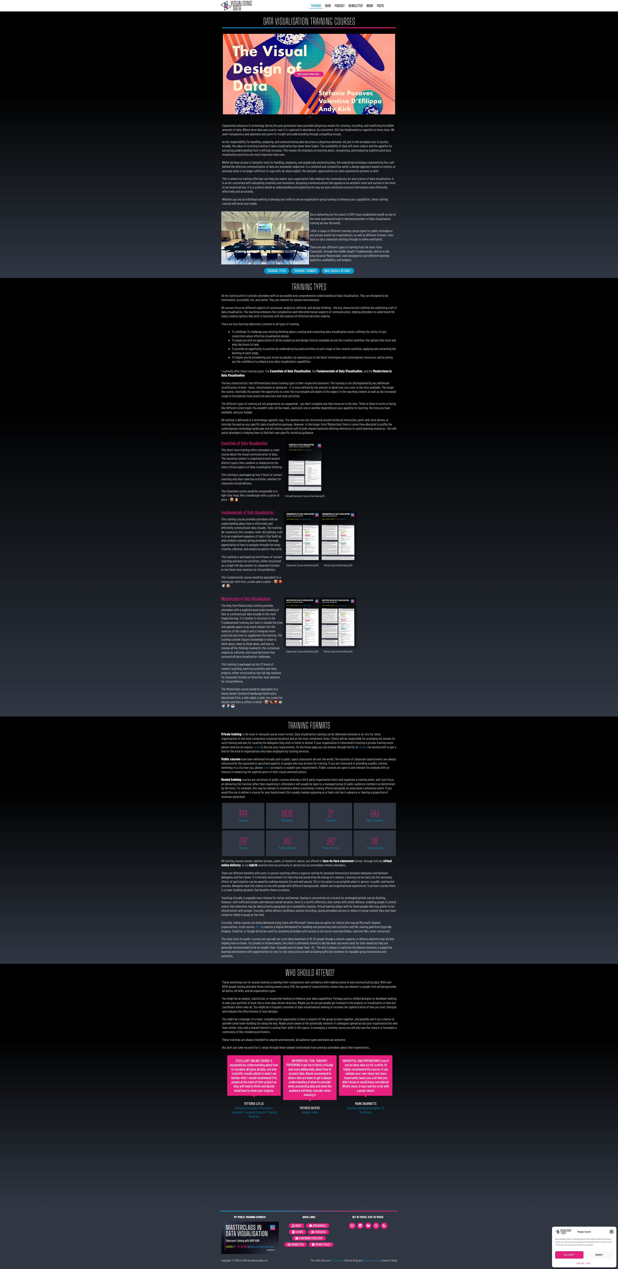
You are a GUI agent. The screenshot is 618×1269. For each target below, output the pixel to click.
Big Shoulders (337, 1260)
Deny (599, 1254)
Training (316, 6)
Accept (569, 1254)
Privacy (588, 1263)
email (256, 747)
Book (328, 6)
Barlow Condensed (372, 1260)
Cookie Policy (580, 1263)
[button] (611, 1231)
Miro (258, 926)
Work (369, 6)
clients (363, 747)
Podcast (340, 6)
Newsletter (355, 6)
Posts (380, 6)
